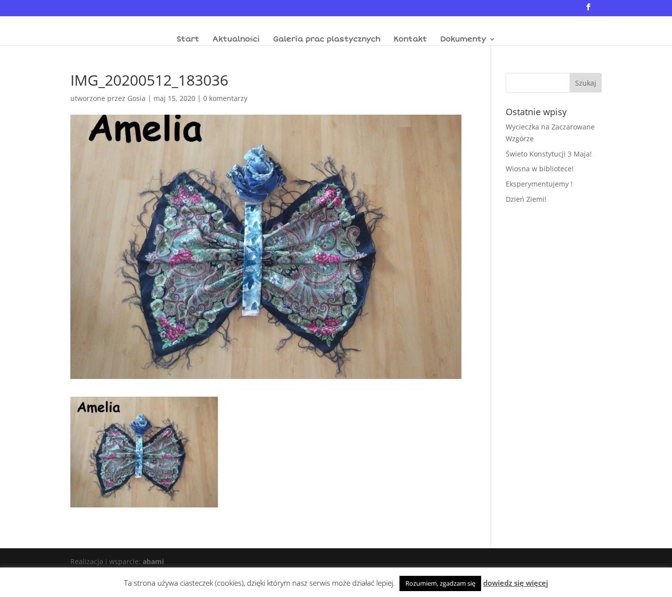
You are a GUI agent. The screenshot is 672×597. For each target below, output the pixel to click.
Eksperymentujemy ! (539, 184)
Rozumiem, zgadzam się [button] (440, 583)
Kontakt (410, 39)
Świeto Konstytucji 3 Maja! (549, 153)
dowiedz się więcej (515, 583)
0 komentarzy (225, 98)
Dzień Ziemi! (526, 199)
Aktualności (236, 39)
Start (188, 39)
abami (153, 561)
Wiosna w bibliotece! (540, 168)
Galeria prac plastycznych (326, 39)
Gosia (136, 98)
